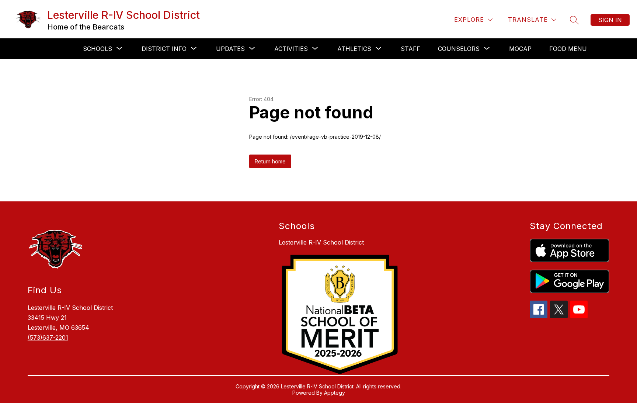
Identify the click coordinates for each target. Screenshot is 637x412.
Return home (270, 161)
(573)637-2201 (48, 337)
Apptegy (334, 393)
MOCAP (520, 48)
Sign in (610, 20)
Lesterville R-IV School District (321, 242)
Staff (410, 48)
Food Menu (568, 48)
